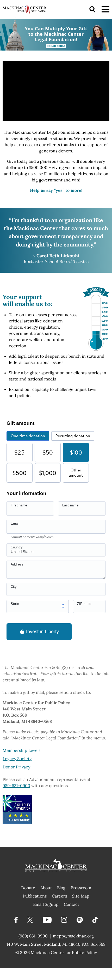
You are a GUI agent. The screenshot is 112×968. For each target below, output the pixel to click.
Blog (61, 887)
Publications (35, 896)
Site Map (80, 896)
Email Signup (46, 904)
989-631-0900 (16, 785)
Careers (59, 896)
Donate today (56, 46)
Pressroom (81, 887)
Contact (71, 904)
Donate (28, 887)
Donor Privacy (16, 766)
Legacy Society (17, 758)
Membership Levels (21, 750)
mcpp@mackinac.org (73, 935)
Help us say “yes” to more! (56, 190)
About (46, 887)
